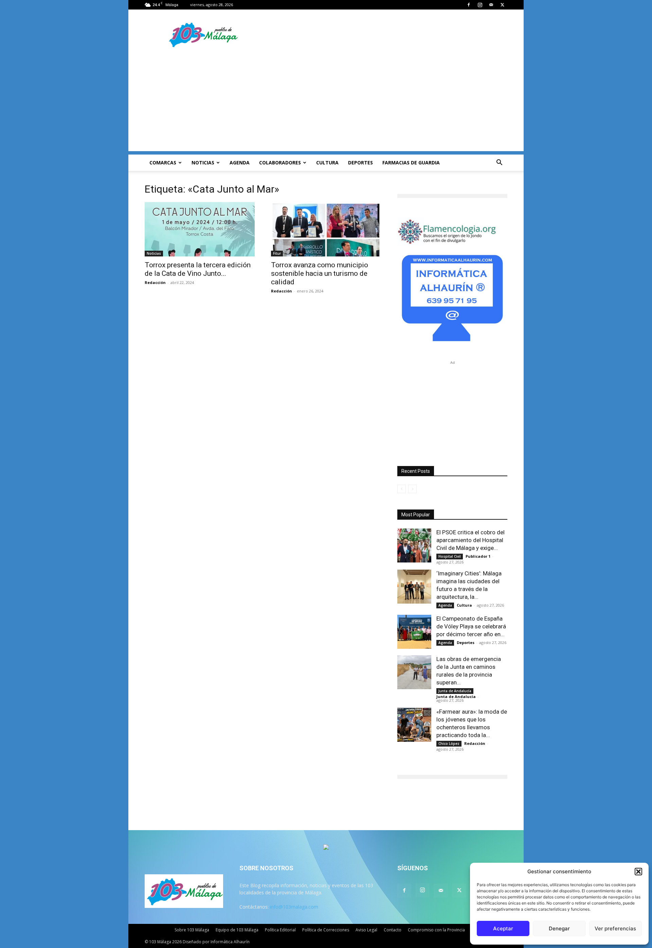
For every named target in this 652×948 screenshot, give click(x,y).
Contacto (392, 930)
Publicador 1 (478, 556)
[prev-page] (401, 489)
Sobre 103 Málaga (192, 930)
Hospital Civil (449, 556)
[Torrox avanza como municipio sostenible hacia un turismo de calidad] (326, 229)
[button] (638, 871)
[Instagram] (480, 5)
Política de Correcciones (325, 930)
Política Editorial (280, 930)
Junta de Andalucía (454, 690)
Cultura (327, 162)
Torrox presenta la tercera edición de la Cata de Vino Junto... (198, 269)
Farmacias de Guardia (411, 162)
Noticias (203, 162)
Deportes (360, 162)
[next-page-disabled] (412, 489)
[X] (502, 5)
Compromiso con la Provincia (436, 930)
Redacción (155, 282)
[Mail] (491, 5)
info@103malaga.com (294, 907)
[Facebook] (469, 5)
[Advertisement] (326, 103)
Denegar (559, 928)
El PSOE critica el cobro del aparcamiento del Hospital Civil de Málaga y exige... (470, 540)
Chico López (448, 743)
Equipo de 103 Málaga (237, 930)
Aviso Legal (366, 930)
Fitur (277, 253)
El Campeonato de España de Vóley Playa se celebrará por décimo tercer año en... (471, 626)
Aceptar (503, 928)
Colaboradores (280, 162)
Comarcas (162, 162)
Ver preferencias (615, 928)
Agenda (240, 162)
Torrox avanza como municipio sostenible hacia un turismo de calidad (319, 273)
